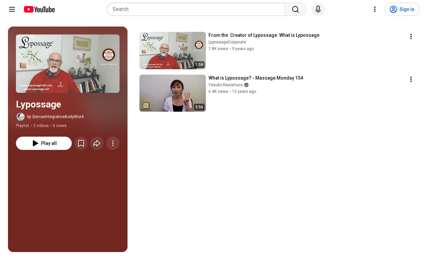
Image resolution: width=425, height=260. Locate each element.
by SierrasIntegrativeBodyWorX (55, 116)
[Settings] (375, 9)
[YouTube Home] (39, 9)
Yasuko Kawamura (226, 85)
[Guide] (12, 9)
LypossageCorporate (227, 42)
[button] (68, 63)
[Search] (295, 9)
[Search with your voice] (318, 9)
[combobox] (198, 9)
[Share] (97, 143)
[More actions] (113, 143)
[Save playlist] (81, 143)
